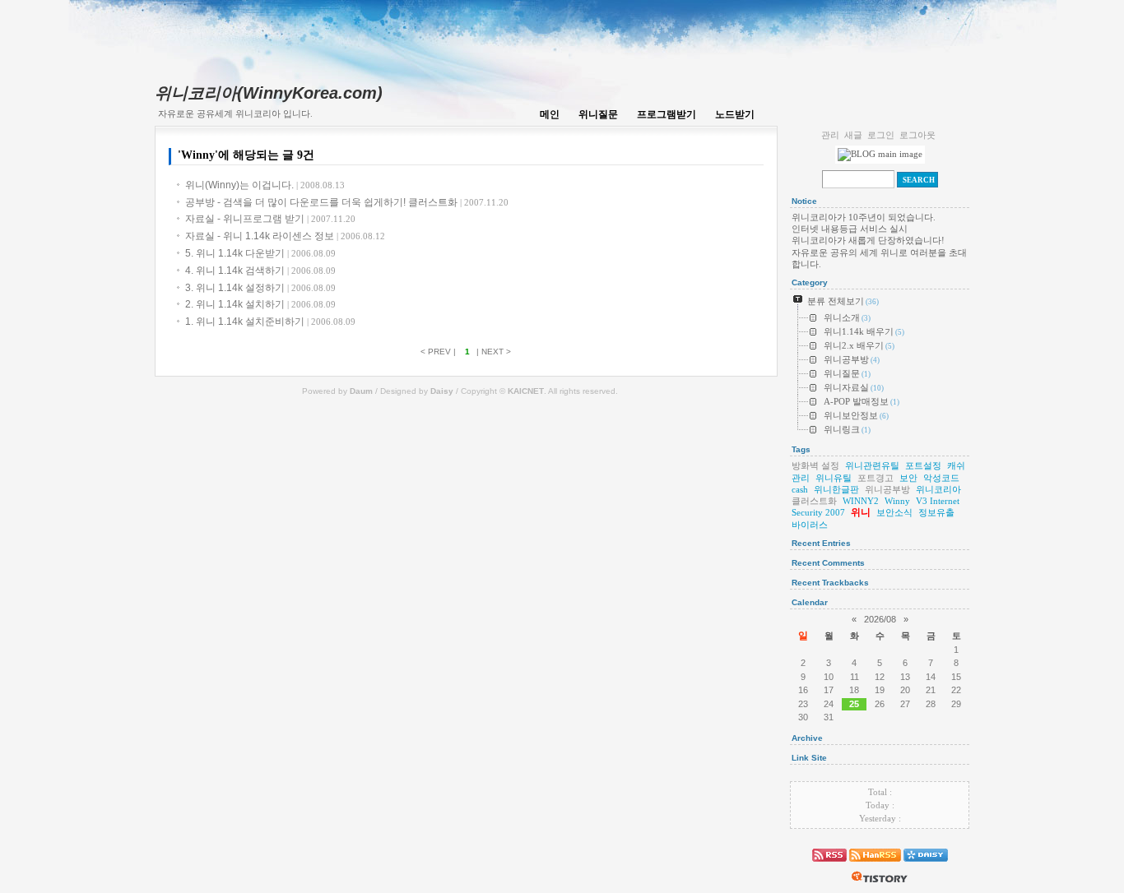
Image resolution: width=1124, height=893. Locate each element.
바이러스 (810, 525)
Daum (361, 391)
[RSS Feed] (829, 865)
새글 (853, 135)
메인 (550, 114)
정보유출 (936, 512)
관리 (830, 135)
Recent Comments (828, 562)
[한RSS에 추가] (875, 865)
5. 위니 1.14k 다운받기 (260, 253)
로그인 (880, 135)
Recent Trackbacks (830, 582)
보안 (908, 478)
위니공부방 (887, 489)
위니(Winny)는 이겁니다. (265, 185)
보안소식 (894, 512)
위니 (861, 512)
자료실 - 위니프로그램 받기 (270, 218)
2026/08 (880, 619)
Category (810, 282)
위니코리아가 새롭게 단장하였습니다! (868, 240)
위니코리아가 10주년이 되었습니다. (864, 217)
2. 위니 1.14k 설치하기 (260, 304)
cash (800, 489)
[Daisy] (925, 865)
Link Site (809, 757)
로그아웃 (917, 135)
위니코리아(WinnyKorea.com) (269, 93)
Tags (801, 449)
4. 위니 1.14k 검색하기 (260, 270)
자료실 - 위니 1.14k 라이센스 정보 (285, 236)
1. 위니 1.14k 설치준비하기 (270, 321)
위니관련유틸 (872, 465)
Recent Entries (821, 543)
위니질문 (598, 114)
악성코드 (941, 478)
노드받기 (735, 114)
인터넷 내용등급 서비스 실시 (850, 229)
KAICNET (526, 391)
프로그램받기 (666, 114)
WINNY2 (861, 501)
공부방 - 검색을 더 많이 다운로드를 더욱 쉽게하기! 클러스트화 (347, 202)
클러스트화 (814, 501)
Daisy (441, 391)
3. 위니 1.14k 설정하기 (260, 288)
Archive (807, 738)
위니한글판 (836, 489)
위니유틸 (833, 478)
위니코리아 (938, 489)
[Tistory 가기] (879, 886)
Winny (897, 501)
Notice (804, 201)
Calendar (810, 602)
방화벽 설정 (815, 465)
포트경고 (875, 478)
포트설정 (923, 465)
